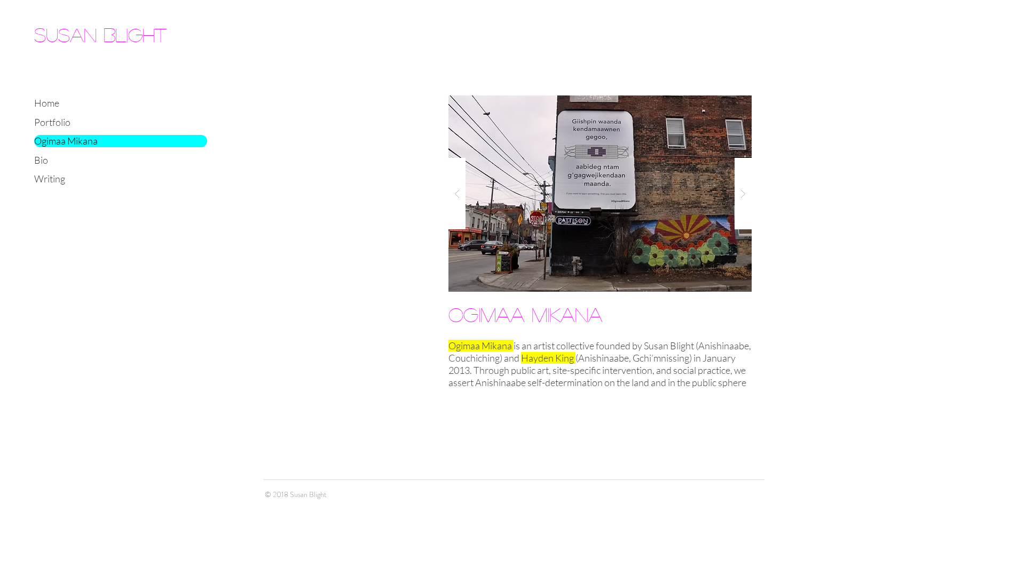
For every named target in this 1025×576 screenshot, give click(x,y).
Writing (49, 179)
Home (46, 103)
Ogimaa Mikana (66, 141)
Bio (41, 160)
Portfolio (52, 122)
